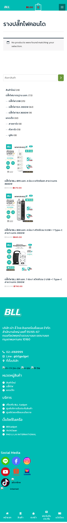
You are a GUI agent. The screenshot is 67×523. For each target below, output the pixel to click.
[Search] (61, 77)
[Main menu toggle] (62, 7)
